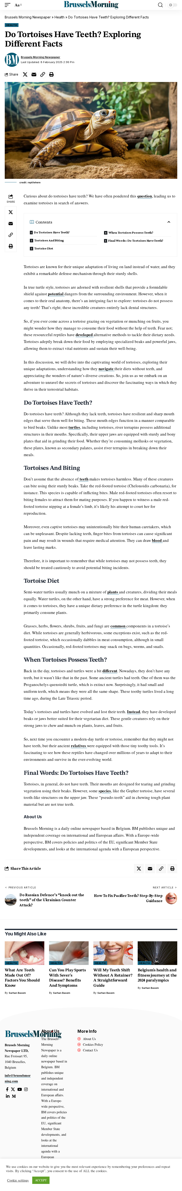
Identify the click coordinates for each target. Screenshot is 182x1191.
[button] (9, 5)
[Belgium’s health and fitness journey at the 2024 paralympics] (157, 953)
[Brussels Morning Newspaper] (91, 5)
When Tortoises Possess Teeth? (131, 232)
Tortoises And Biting (49, 240)
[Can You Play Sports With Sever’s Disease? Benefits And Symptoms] (69, 953)
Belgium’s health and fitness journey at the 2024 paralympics (157, 975)
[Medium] (14, 1096)
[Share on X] (25, 74)
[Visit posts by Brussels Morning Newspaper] (12, 60)
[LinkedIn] (8, 1096)
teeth (83, 479)
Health (59, 17)
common (118, 626)
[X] (13, 1089)
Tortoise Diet (43, 248)
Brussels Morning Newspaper (28, 17)
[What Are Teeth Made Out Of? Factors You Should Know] (24, 953)
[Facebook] (7, 1089)
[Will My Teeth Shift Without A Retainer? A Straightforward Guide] (113, 953)
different (109, 671)
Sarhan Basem (17, 992)
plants (113, 592)
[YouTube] (19, 1089)
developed (85, 335)
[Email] (34, 74)
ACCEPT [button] (41, 1180)
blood (157, 540)
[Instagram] (26, 1089)
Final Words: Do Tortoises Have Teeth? (135, 240)
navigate (106, 369)
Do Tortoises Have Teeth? (52, 232)
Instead (133, 712)
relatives (79, 746)
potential (56, 294)
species (105, 791)
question (144, 196)
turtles (74, 427)
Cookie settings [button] (18, 1180)
